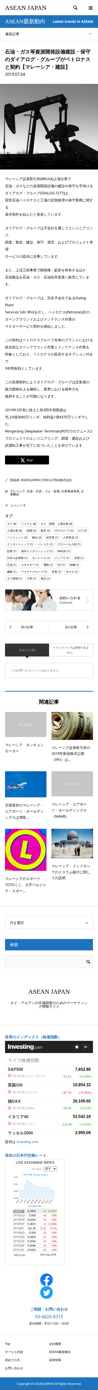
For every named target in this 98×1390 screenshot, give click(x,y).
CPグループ (62, 530)
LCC (80, 530)
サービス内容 (14, 1352)
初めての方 (12, 1360)
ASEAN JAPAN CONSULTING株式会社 (46, 480)
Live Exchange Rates (35, 1162)
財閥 (29, 530)
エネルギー (28, 565)
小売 (29, 578)
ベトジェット (15, 537)
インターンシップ (18, 544)
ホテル (70, 571)
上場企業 (12, 530)
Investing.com (28, 1142)
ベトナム (26, 523)
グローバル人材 (67, 544)
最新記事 (12, 33)
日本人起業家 (15, 558)
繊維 (10, 571)
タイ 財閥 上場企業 (54, 523)
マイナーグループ (32, 571)
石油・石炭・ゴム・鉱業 (43, 491)
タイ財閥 (12, 578)
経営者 (50, 537)
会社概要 (55, 1344)
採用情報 (55, 1360)
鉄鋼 (72, 565)
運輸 (46, 565)
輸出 (35, 537)
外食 (54, 571)
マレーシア (17, 491)
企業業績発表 (70, 491)
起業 (10, 551)
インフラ (60, 558)
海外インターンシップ (35, 551)
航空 (43, 530)
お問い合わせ (14, 1368)
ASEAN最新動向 (60, 1352)
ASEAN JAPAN (25, 7)
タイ (10, 523)
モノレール (39, 558)
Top (7, 1344)
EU (59, 565)
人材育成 (68, 537)
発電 (77, 558)
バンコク (43, 544)
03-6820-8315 (49, 1316)
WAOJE (61, 551)
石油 (10, 565)
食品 (43, 578)
